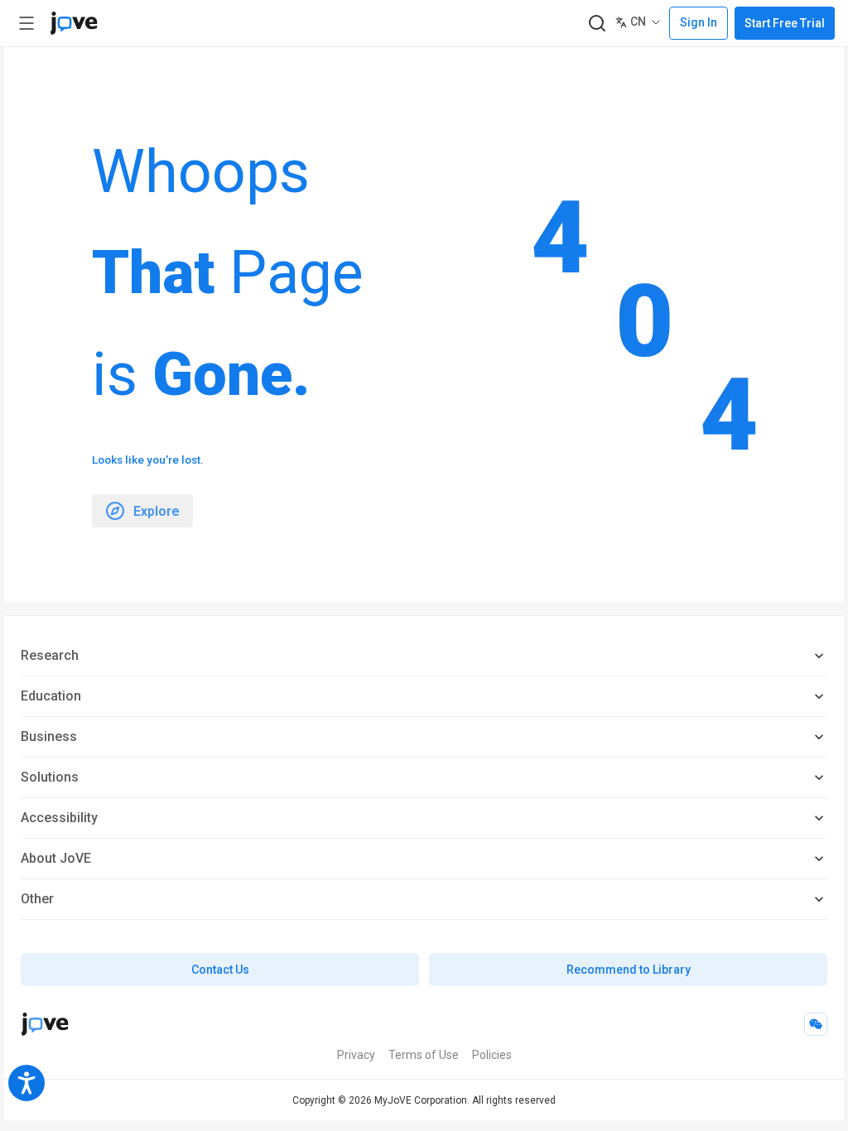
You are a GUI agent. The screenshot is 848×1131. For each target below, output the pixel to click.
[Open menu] (26, 23)
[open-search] (597, 24)
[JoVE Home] (74, 23)
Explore (156, 511)
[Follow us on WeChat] (815, 1024)
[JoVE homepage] (45, 1024)
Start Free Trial (784, 23)
